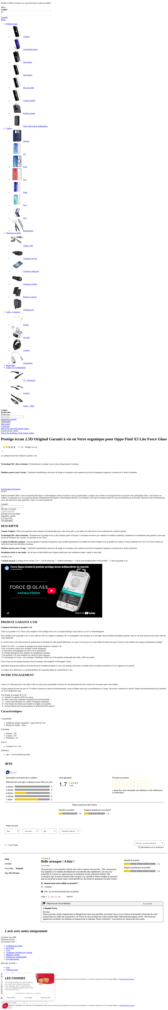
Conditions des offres (14, 946)
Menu (3, 20)
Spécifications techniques (11, 489)
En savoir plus (7, 521)
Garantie (4, 17)
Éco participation (12, 959)
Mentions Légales (13, 955)
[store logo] (26, 15)
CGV (8, 950)
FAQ (8, 967)
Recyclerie (10, 948)
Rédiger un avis (31, 447)
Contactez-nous (12, 970)
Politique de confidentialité (16, 957)
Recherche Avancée (8, 419)
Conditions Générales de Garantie (19, 952)
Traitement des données (127, 979)
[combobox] (12, 417)
